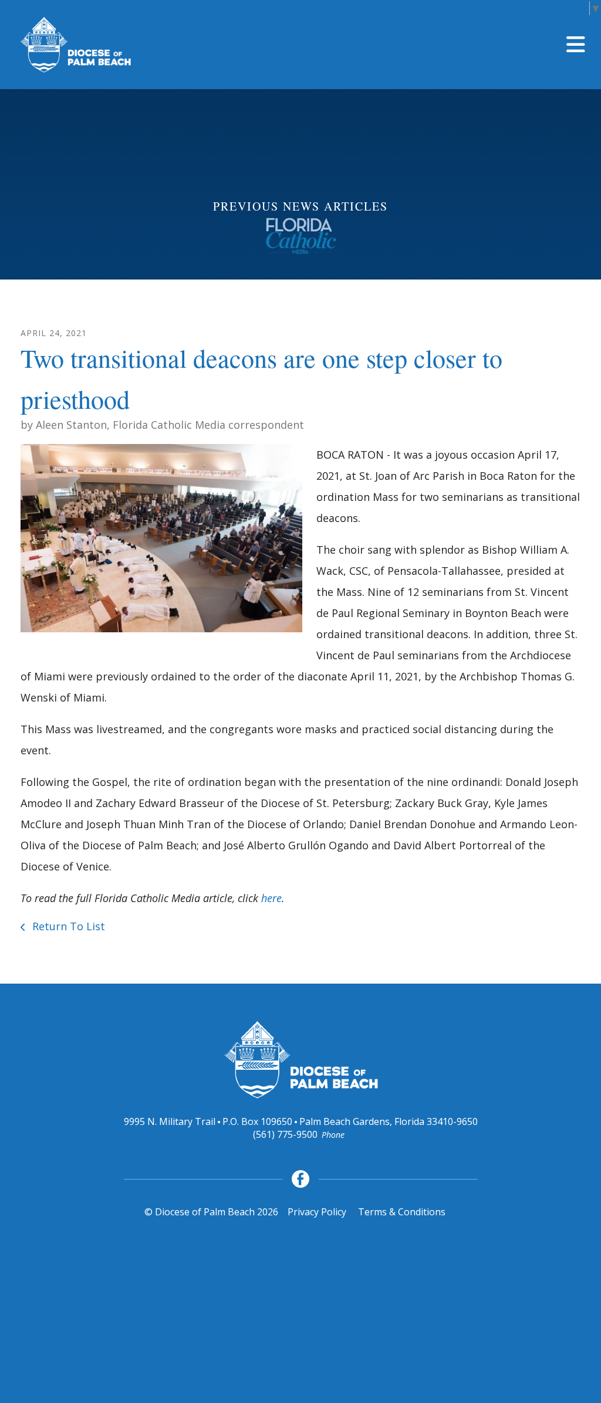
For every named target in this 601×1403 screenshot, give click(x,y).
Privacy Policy (317, 1211)
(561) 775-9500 (285, 1134)
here (271, 898)
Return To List (67, 926)
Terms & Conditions (401, 1211)
